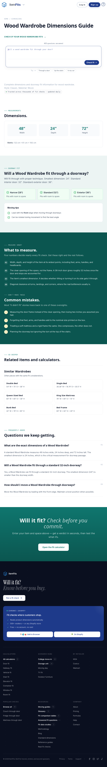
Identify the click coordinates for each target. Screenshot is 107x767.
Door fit (6, 664)
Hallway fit (7, 668)
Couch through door (11, 711)
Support (78, 759)
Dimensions (16, 19)
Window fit (7, 690)
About (75, 707)
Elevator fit (7, 681)
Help (75, 720)
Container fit (8, 686)
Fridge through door (11, 716)
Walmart (76, 668)
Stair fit (6, 677)
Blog (40, 733)
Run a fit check (12, 598)
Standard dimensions (47, 738)
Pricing (76, 711)
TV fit (40, 672)
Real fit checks (44, 747)
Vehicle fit (7, 672)
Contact (76, 725)
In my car (71, 70)
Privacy (62, 759)
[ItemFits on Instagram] (94, 759)
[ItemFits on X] (98, 759)
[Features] (24, 5)
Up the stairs (58, 70)
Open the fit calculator (53, 547)
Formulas (77, 716)
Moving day (43, 668)
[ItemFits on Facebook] (89, 759)
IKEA (75, 659)
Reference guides (45, 742)
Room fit (6, 695)
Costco (76, 664)
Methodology (43, 729)
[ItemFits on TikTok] (102, 759)
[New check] (4, 4)
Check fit (90, 62)
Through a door (44, 70)
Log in (82, 5)
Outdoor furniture (45, 677)
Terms (70, 759)
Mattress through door (12, 720)
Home (6, 19)
